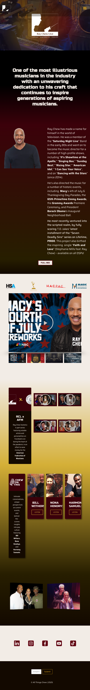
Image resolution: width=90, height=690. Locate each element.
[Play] (45, 400)
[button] (85, 8)
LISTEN (37, 512)
